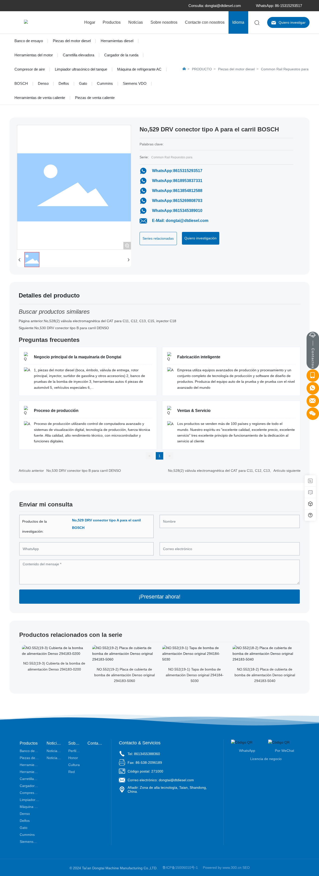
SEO (246, 868)
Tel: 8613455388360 (144, 754)
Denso (43, 83)
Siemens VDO (135, 83)
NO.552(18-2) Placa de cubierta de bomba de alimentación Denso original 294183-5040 (265, 675)
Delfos (64, 83)
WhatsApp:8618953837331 (177, 181)
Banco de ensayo (28, 41)
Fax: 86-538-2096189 (145, 763)
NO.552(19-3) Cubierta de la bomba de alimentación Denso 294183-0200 (54, 666)
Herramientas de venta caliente (39, 98)
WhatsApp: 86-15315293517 (279, 5)
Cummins (105, 83)
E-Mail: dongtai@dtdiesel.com (180, 220)
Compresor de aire (29, 69)
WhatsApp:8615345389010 (177, 210)
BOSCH (21, 83)
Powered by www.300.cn (222, 868)
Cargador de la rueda (121, 55)
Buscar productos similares (54, 311)
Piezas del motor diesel (72, 41)
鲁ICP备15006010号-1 (180, 867)
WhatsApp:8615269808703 (177, 200)
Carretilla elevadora (78, 55)
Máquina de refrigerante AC (139, 69)
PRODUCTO (202, 69)
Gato (83, 83)
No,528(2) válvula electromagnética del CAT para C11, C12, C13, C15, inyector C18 (110, 321)
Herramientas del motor (33, 55)
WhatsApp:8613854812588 (177, 191)
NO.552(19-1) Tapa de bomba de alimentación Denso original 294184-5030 (195, 675)
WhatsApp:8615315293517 (177, 171)
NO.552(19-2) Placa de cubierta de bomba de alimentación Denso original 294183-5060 (124, 675)
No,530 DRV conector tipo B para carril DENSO (71, 328)
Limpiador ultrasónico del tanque (81, 69)
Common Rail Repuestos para (285, 69)
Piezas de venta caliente (95, 98)
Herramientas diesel (117, 41)
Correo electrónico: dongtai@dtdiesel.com (161, 780)
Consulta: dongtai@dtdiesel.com (214, 5)
